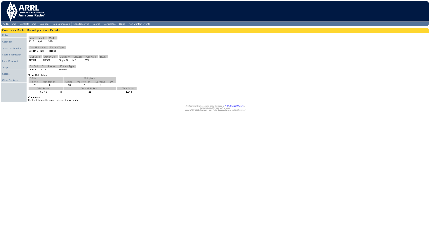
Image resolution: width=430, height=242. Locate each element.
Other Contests (10, 80)
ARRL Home (9, 24)
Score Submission (11, 54)
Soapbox (7, 67)
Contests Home (28, 24)
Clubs (122, 24)
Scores (96, 24)
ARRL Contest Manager (234, 106)
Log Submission (61, 24)
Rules (5, 35)
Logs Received (81, 24)
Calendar (44, 24)
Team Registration (12, 48)
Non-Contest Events (139, 24)
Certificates (110, 24)
